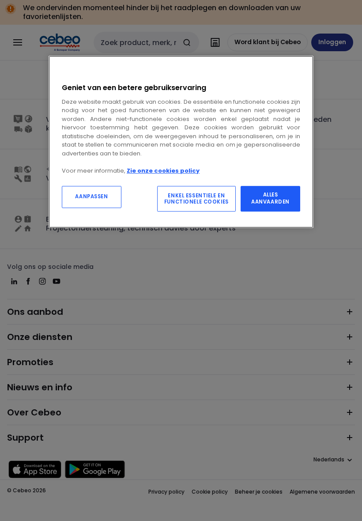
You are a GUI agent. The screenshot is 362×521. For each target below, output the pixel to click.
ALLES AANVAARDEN (270, 199)
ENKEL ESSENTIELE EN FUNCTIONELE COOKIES (196, 199)
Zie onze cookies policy (163, 170)
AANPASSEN (91, 196)
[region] (181, 142)
